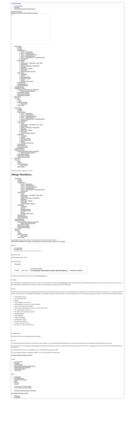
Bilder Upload (21, 105)
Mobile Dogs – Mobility (27, 68)
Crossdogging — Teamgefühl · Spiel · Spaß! (32, 63)
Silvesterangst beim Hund (27, 81)
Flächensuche (24, 64)
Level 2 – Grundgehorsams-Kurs (29, 54)
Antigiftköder (24, 74)
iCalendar (52, 270)
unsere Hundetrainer (23, 102)
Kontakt (19, 101)
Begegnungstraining (26, 77)
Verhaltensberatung (19, 87)
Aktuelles (20, 47)
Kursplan (20, 49)
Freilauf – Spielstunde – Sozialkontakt (30, 65)
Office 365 (58, 270)
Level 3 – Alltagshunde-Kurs (28, 56)
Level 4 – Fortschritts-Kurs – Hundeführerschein (33, 57)
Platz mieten (17, 96)
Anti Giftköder (61, 241)
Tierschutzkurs (24, 58)
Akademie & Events (19, 88)
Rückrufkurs (28, 241)
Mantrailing (23, 67)
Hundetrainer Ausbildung (24, 95)
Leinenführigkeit (36, 241)
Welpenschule (63, 282)
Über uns (16, 98)
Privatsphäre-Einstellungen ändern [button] (19, 393)
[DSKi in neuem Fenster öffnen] (22, 386)
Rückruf (23, 79)
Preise (19, 99)
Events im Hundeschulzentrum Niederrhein (28, 89)
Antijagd (23, 75)
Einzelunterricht (21, 82)
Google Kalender (45, 270)
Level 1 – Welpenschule (26, 51)
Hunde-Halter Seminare (23, 92)
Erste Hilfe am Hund (26, 78)
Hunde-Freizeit (21, 60)
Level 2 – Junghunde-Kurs (27, 53)
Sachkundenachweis (23, 84)
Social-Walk (24, 70)
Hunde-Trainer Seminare (24, 94)
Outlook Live (64, 270)
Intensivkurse (21, 72)
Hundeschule (17, 46)
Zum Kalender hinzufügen (36, 268)
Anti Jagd (54, 241)
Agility (22, 61)
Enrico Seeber (24, 103)
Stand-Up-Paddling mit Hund (28, 71)
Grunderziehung (22, 50)
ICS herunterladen (35, 270)
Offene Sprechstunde (23, 85)
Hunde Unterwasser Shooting (28, 91)
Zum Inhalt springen (16, 3)
